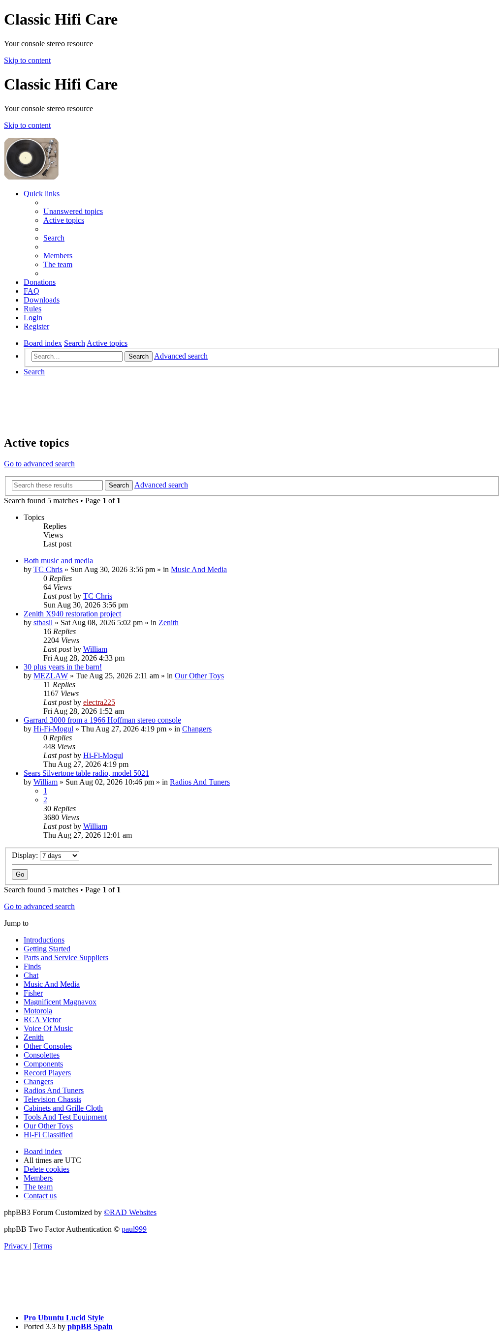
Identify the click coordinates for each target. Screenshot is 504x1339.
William (95, 649)
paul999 (134, 1229)
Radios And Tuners (200, 782)
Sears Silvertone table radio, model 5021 (86, 773)
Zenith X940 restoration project (72, 613)
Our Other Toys (199, 675)
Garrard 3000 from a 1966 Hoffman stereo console (102, 720)
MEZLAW (50, 675)
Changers (197, 729)
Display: (26, 855)
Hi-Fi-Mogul (53, 729)
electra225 (99, 702)
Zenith (168, 622)
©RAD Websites (130, 1212)
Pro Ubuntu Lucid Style (64, 1317)
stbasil (43, 622)
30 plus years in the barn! (63, 667)
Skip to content (27, 60)
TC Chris (48, 569)
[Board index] (134, 177)
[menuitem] (73, 211)
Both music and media (58, 560)
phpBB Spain (90, 1326)
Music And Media (199, 569)
